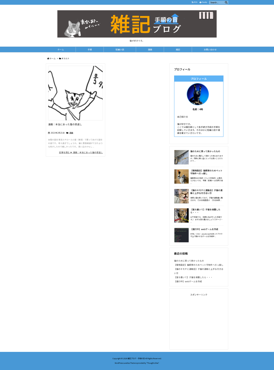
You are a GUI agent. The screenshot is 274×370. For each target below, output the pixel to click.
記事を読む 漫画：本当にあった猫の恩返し (81, 152)
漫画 (71, 132)
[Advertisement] (198, 322)
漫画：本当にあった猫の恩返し (65, 124)
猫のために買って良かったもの (205, 151)
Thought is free (152, 363)
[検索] (226, 2)
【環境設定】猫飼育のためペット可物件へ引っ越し (206, 172)
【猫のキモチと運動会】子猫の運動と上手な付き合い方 (206, 191)
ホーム (53, 58)
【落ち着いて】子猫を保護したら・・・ (205, 211)
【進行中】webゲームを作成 (204, 229)
